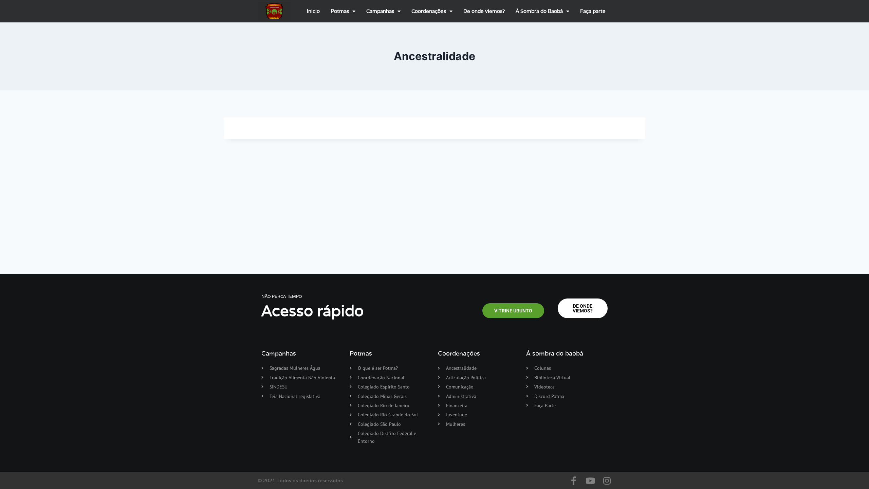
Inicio (313, 11)
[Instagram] (607, 480)
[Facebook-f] (573, 480)
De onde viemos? (484, 11)
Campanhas (380, 11)
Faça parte (593, 11)
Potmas (340, 11)
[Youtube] (590, 480)
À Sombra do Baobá (539, 11)
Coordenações (428, 11)
